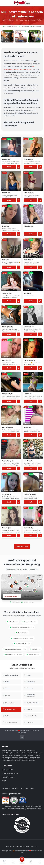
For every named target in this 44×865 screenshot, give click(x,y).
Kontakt (16, 846)
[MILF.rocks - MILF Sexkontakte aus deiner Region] (22, 3)
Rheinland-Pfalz (25, 730)
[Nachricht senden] (18, 167)
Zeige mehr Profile (22, 546)
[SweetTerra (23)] (28, 578)
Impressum (34, 846)
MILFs (7, 730)
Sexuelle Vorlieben (8, 777)
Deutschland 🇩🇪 (15, 730)
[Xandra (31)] (16, 582)
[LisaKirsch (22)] (9, 576)
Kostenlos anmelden (11, 596)
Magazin (4, 781)
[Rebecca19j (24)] (32, 581)
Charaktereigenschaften (10, 773)
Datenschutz (24, 846)
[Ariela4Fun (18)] (26, 585)
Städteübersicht (7, 770)
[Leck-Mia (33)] (12, 586)
